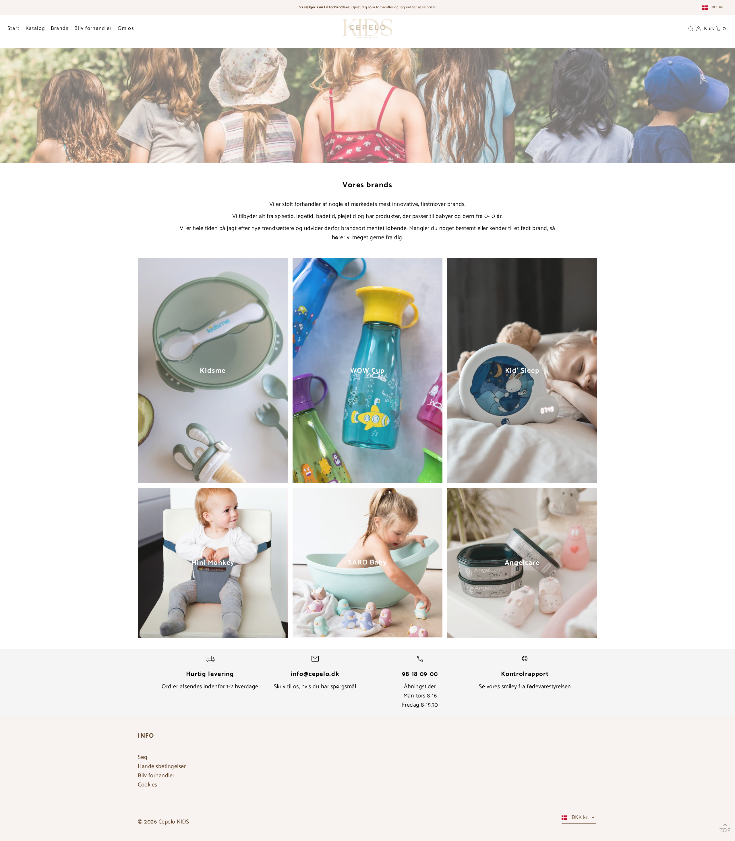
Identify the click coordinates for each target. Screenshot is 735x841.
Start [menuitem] (13, 28)
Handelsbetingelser (162, 766)
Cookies (147, 785)
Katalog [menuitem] (35, 28)
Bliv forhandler (156, 775)
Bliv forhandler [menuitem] (93, 28)
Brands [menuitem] (60, 28)
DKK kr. (717, 7)
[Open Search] (691, 28)
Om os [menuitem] (126, 28)
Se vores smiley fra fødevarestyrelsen (525, 686)
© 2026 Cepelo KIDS (163, 822)
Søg (143, 757)
